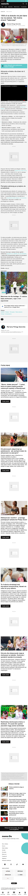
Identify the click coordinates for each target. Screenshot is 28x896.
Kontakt (3, 850)
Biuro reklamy (5, 843)
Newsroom (4, 854)
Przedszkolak (24, 6)
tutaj (11, 779)
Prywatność (4, 856)
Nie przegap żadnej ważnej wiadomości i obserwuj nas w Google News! (14, 306)
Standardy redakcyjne (6, 860)
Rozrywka (4, 852)
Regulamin (4, 858)
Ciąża (6, 6)
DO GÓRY (13, 883)
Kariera (3, 845)
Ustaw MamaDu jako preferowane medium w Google (13, 66)
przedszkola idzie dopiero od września (16, 198)
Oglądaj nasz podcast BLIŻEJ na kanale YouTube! (15, 100)
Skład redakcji (5, 848)
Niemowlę (10, 6)
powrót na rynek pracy (20, 170)
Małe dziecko (16, 6)
